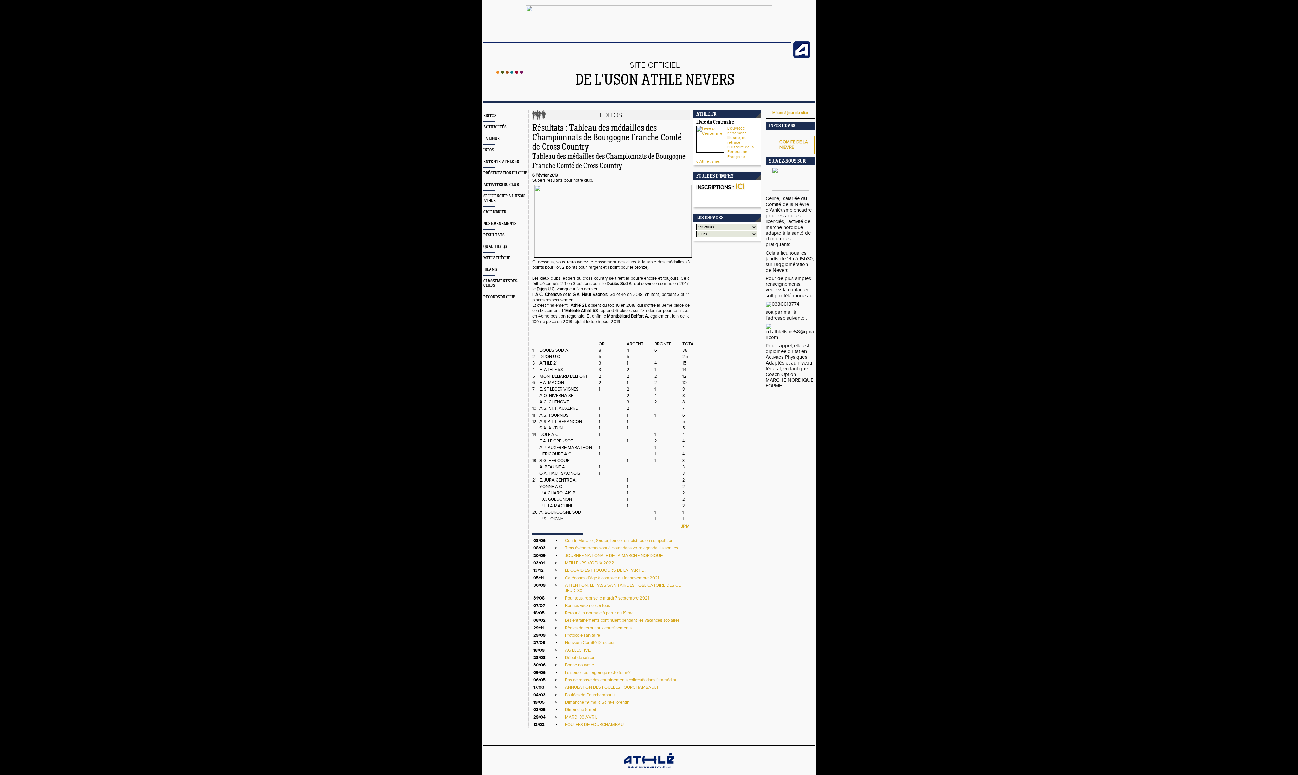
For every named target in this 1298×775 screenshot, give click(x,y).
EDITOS (489, 116)
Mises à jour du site (790, 112)
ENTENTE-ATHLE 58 (501, 162)
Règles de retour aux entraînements (598, 628)
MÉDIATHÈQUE (496, 258)
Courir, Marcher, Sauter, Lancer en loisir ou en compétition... (620, 540)
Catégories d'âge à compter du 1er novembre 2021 (612, 578)
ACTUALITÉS (494, 127)
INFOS (488, 150)
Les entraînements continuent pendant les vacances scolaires (622, 620)
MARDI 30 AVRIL (581, 717)
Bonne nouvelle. (580, 665)
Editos (611, 115)
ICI (740, 186)
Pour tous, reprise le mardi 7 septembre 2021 (607, 598)
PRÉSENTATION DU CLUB (505, 173)
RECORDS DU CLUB (499, 297)
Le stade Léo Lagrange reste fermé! (598, 672)
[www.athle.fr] (801, 57)
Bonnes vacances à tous (587, 605)
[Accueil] (509, 72)
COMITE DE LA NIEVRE (793, 144)
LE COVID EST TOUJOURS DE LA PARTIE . (605, 570)
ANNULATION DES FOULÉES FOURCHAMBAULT (612, 687)
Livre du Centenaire (715, 122)
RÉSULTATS (493, 235)
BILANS (490, 269)
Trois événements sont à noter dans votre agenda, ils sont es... (623, 548)
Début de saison (580, 657)
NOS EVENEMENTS (499, 223)
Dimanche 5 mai (580, 709)
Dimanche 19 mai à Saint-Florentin (597, 702)
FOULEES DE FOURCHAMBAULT (596, 724)
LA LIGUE (491, 139)
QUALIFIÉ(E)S (495, 246)
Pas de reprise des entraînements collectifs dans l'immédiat (620, 680)
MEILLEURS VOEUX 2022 (589, 563)
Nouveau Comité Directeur (590, 642)
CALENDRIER (494, 212)
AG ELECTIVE (578, 650)
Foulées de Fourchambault (590, 695)
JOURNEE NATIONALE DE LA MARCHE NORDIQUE (614, 555)
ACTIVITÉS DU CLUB (501, 185)
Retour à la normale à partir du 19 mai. (600, 613)
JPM (685, 526)
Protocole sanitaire (582, 635)
